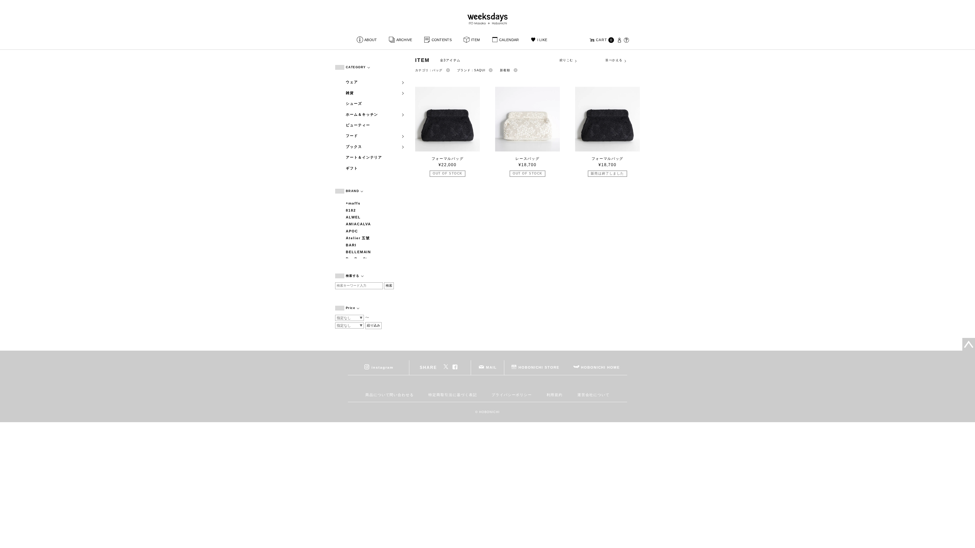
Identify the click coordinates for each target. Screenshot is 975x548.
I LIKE (542, 40)
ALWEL (353, 217)
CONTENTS (442, 40)
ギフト (352, 168)
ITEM (475, 40)
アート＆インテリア (364, 157)
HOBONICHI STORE (538, 367)
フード (352, 136)
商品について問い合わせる (389, 395)
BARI (351, 245)
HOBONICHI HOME (600, 367)
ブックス (354, 147)
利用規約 (555, 395)
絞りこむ (566, 60)
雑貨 (350, 93)
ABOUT (370, 40)
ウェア (352, 82)
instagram (382, 367)
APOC (352, 231)
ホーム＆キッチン (362, 114)
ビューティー (358, 125)
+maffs (353, 203)
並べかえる (613, 60)
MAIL (491, 367)
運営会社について (593, 395)
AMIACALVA (358, 224)
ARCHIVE (404, 40)
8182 (351, 210)
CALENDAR (509, 40)
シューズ (354, 103)
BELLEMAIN (358, 252)
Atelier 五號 (358, 238)
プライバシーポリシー (512, 395)
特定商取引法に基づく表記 (452, 395)
